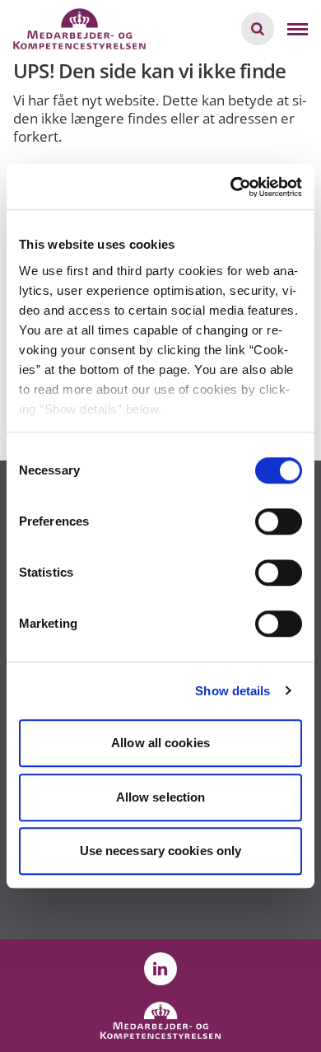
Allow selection (161, 797)
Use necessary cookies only (161, 851)
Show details (232, 691)
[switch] (278, 521)
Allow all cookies (160, 743)
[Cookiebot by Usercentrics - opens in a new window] (231, 187)
